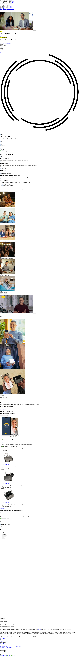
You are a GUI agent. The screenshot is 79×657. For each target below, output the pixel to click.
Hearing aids (2, 9)
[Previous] (0, 394)
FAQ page (39, 629)
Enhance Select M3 (5, 464)
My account (8, 646)
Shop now (12, 0)
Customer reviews (12, 641)
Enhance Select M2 (5, 483)
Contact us (1, 646)
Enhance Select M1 (5, 502)
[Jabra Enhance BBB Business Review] (6, 647)
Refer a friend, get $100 (17, 646)
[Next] (1, 394)
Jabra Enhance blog (3, 643)
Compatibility (12, 646)
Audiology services (7, 9)
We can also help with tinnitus (7, 166)
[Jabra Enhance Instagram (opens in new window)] (13, 655)
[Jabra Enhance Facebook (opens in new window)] (2, 655)
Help (5, 646)
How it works (12, 9)
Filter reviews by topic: (3, 531)
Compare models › (8, 43)
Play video (34, 313)
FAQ (4, 646)
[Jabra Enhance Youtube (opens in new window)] (5, 655)
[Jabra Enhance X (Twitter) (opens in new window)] (9, 655)
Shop (1, 52)
